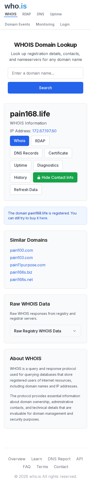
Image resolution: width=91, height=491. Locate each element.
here (43, 218)
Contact (61, 466)
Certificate (58, 153)
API (79, 458)
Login (65, 24)
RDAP (26, 14)
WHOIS (11, 14)
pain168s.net (21, 279)
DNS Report (59, 458)
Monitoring (45, 24)
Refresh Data (26, 189)
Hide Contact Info (58, 177)
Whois (19, 140)
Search (45, 87)
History (20, 177)
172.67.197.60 (44, 130)
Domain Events (17, 24)
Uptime (56, 14)
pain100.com (21, 250)
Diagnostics (47, 165)
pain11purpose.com (27, 264)
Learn (36, 458)
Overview (16, 458)
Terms (42, 466)
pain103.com (21, 257)
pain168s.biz (21, 272)
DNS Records (26, 153)
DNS (40, 14)
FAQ (27, 466)
